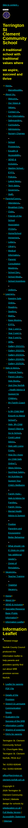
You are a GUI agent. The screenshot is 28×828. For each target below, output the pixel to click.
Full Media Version (12, 812)
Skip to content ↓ (11, 5)
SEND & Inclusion (14, 604)
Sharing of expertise (15, 730)
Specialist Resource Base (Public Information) (15, 613)
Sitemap (8, 821)
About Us (9, 600)
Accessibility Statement (14, 816)
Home (8, 596)
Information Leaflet (14, 622)
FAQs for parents (13, 734)
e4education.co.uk (12, 808)
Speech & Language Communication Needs (15, 708)
